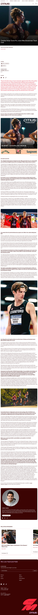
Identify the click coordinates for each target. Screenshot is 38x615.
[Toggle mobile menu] (36, 4)
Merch (20, 575)
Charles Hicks (3, 69)
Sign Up (35, 570)
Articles (2, 578)
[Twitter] (3, 584)
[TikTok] (6, 584)
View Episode (4, 553)
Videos (2, 576)
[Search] (33, 4)
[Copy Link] (5, 77)
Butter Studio (7, 594)
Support (20, 580)
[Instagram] (1, 584)
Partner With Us (22, 578)
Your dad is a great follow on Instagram (9, 268)
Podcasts (2, 575)
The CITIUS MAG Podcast (7, 47)
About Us (20, 576)
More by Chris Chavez (6, 515)
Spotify (6, 115)
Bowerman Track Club (5, 70)
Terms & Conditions (4, 588)
